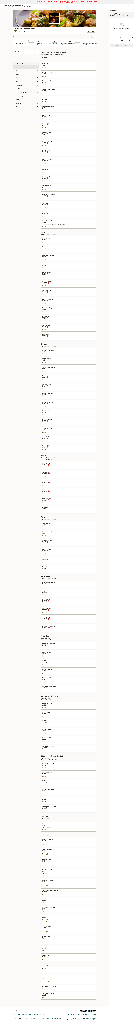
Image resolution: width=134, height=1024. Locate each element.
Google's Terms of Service (52, 1018)
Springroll (94, 1020)
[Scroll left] (92, 37)
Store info (91, 31)
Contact (42, 1014)
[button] (132, 1)
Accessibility (93, 1014)
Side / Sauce (27, 103)
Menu (18, 1014)
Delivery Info (24, 1014)
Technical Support (69, 1014)
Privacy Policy (77, 1014)
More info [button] (31, 44)
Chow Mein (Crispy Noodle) (27, 96)
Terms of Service (85, 1014)
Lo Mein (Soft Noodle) (27, 92)
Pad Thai (27, 99)
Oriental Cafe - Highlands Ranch (13, 5)
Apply (31, 41)
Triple (27, 78)
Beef (27, 70)
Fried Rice (27, 89)
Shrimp (27, 74)
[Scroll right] (95, 37)
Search (37, 51)
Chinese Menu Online (91, 1018)
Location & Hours (34, 1014)
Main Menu (19, 60)
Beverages (27, 107)
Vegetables (27, 85)
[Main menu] (2, 6)
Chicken (27, 67)
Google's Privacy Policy (38, 1018)
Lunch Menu (19, 63)
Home (14, 1014)
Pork (27, 81)
